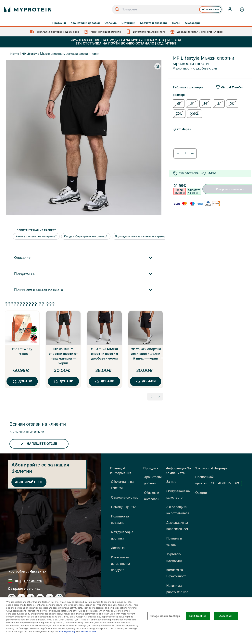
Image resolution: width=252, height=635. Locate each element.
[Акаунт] (230, 9)
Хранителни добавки (85, 22)
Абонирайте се (29, 482)
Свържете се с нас (124, 497)
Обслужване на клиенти (122, 485)
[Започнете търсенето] (117, 9)
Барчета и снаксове (154, 22)
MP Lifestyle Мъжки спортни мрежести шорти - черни (60, 53)
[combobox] (167, 9)
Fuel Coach (212, 9)
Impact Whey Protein (22, 351)
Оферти (201, 492)
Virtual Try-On (232, 87)
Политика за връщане (120, 519)
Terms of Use (88, 631)
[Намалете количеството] (178, 153)
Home (14, 53)
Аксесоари (192, 22)
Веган (176, 22)
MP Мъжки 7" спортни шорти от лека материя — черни (63, 356)
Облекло (111, 22)
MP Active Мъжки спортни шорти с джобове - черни (104, 353)
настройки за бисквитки (27, 571)
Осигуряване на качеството (178, 494)
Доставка (118, 548)
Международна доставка (122, 535)
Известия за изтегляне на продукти (120, 564)
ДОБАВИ (25, 381)
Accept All (225, 615)
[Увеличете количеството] (192, 153)
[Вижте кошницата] (242, 9)
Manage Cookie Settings (165, 615)
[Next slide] (162, 358)
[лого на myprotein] (27, 9)
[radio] (178, 103)
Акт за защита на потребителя (177, 510)
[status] (185, 153)
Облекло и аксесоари (151, 496)
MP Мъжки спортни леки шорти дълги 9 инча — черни (146, 353)
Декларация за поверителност (177, 526)
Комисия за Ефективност (176, 573)
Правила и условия (174, 541)
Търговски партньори (174, 557)
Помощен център (123, 507)
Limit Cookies (197, 615)
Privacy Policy (67, 631)
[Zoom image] (157, 66)
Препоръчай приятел (217, 480)
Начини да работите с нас (177, 589)
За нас (171, 481)
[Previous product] (151, 396)
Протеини (59, 22)
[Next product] (159, 396)
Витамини (128, 22)
